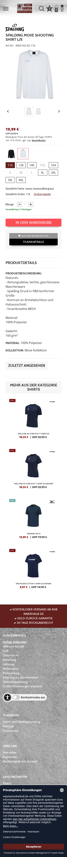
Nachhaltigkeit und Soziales (20, 761)
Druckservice (11, 730)
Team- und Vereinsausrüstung (21, 722)
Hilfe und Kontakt (13, 646)
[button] (5, 8)
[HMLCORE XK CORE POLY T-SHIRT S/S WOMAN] (33, 470)
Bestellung (9, 659)
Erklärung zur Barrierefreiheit (20, 677)
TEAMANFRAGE (33, 242)
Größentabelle (42, 194)
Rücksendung (11, 673)
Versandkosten (39, 140)
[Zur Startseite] (24, 8)
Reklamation (11, 668)
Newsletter (9, 752)
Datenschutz (11, 655)
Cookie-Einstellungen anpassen (22, 686)
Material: (13, 343)
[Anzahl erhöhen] (31, 204)
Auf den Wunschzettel (35, 235)
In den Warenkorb (34, 222)
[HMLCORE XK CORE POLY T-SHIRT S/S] (33, 420)
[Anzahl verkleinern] (19, 204)
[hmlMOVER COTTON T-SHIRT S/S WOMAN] (33, 570)
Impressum (10, 757)
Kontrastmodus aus (33, 697)
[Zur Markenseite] (15, 28)
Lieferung (8, 664)
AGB (6, 651)
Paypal (7, 783)
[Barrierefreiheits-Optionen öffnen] (7, 697)
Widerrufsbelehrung (15, 682)
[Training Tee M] (33, 520)
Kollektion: (15, 350)
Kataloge (8, 726)
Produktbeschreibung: (24, 273)
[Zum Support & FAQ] (49, 8)
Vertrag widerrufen (14, 642)
